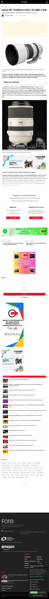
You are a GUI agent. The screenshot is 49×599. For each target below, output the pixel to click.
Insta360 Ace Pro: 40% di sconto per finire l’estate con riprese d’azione (23, 440)
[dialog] (38, 581)
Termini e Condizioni (6, 588)
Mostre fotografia (40, 472)
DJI (11, 465)
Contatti (3, 590)
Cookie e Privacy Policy (7, 586)
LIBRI (38, 561)
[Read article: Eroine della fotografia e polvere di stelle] (5, 431)
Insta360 (20, 470)
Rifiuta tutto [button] (42, 592)
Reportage (32, 475)
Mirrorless (33, 472)
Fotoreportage (36, 467)
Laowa (30, 470)
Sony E (13, 477)
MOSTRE (39, 557)
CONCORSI (39, 559)
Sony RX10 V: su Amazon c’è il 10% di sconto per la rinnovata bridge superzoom (25, 420)
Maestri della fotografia (25, 472)
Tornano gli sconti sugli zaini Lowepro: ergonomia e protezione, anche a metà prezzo (26, 400)
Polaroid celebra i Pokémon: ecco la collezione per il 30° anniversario (22, 425)
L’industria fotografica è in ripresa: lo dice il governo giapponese (21, 395)
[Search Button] (46, 2)
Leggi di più (39, 574)
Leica (34, 470)
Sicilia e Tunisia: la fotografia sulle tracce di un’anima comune (21, 445)
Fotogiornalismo (17, 465)
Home (3, 6)
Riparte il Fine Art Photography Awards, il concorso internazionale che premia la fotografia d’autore (27, 405)
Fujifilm (42, 467)
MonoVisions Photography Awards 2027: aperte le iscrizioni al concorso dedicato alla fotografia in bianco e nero (25, 385)
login (14, 201)
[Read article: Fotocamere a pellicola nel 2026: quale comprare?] (5, 381)
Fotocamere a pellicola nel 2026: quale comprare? (18, 379)
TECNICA (26, 563)
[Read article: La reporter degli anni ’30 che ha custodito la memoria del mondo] (5, 391)
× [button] (46, 564)
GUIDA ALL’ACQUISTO (29, 561)
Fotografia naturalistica (27, 467)
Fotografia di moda (34, 465)
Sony (9, 477)
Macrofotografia (16, 472)
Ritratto (37, 475)
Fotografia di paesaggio (6, 467)
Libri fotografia (39, 470)
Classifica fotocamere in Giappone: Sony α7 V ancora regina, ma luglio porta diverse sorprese (27, 410)
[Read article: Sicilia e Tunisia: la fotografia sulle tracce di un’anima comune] (5, 446)
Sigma (41, 475)
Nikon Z (12, 475)
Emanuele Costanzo (9, 15)
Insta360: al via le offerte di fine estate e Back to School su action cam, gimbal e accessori (26, 450)
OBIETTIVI (9, 6)
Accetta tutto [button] (34, 592)
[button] (38, 576)
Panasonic (26, 475)
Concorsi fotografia (36, 462)
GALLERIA (39, 563)
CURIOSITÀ (27, 565)
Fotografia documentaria (17, 467)
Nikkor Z (3, 475)
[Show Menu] (2, 2)
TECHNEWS (27, 557)
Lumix (11, 472)
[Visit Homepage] (24, 2)
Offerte (21, 475)
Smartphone (4, 477)
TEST (6, 6)
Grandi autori (15, 470)
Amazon (9, 462)
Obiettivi (17, 475)
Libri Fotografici (5, 472)
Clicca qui (35, 531)
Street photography (19, 477)
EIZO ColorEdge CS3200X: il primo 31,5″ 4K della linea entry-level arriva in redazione (25, 415)
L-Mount (25, 470)
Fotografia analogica (25, 465)
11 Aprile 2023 (18, 15)
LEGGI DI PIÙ (13, 218)
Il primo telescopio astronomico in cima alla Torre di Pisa (20, 435)
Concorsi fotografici (5, 465)
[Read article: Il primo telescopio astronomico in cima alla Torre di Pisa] (5, 436)
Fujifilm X (4, 470)
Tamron (26, 477)
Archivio (14, 462)
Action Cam (4, 462)
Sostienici (14, 526)
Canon (6, 235)
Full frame (9, 470)
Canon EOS (24, 462)
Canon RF (11, 235)
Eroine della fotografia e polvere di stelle (17, 430)
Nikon (8, 475)
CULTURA (26, 567)
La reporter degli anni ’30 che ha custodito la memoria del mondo (22, 390)
